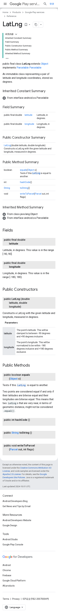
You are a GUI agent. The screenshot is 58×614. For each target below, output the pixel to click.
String (7, 188)
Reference (11, 16)
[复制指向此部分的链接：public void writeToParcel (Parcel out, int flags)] (12, 453)
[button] (25, 97)
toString (24, 188)
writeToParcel (27, 193)
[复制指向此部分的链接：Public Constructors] (41, 290)
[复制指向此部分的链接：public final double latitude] (21, 244)
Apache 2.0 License (12, 474)
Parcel (38, 193)
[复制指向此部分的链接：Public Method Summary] (42, 162)
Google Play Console (13, 544)
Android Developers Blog (15, 501)
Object (44, 63)
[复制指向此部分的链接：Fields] (16, 230)
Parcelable (23, 67)
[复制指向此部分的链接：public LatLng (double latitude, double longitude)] (24, 307)
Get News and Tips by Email (16, 506)
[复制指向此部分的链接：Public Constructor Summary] (48, 138)
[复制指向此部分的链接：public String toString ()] (12, 437)
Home (5, 12)
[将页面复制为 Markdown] (36, 24)
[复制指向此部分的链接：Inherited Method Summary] (46, 207)
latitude (28, 115)
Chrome (7, 570)
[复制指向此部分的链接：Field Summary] (27, 107)
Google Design (10, 525)
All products (9, 585)
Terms (6, 599)
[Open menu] (5, 4)
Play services (31, 4)
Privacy (16, 599)
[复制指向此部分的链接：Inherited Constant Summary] (48, 91)
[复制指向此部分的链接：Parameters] (21, 323)
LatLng (7, 145)
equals (23, 170)
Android (7, 565)
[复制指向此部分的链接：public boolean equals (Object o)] (24, 379)
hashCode (25, 182)
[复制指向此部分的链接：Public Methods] (33, 366)
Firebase (7, 575)
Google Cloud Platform (14, 580)
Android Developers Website (17, 520)
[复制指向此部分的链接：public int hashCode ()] (12, 424)
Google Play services (34, 12)
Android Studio (10, 539)
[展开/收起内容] (16, 34)
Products (16, 12)
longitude (29, 124)
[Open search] (45, 4)
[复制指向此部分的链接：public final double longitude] (23, 267)
